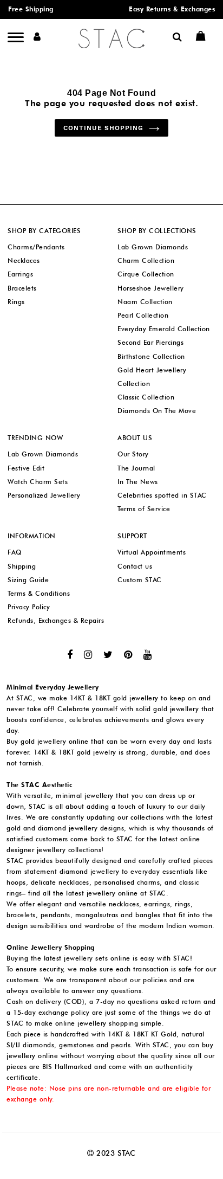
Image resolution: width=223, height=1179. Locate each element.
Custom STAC (139, 580)
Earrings (20, 274)
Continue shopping (103, 128)
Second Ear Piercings (150, 342)
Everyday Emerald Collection (163, 329)
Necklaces (24, 260)
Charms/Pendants (36, 247)
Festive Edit (26, 468)
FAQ (15, 552)
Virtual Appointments (151, 552)
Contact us (134, 566)
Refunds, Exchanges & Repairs (56, 620)
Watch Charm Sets (38, 482)
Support (132, 536)
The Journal (136, 468)
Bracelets (22, 288)
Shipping (22, 566)
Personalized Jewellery (44, 495)
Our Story (133, 454)
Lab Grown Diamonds (152, 247)
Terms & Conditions (39, 593)
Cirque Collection (145, 274)
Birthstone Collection (151, 356)
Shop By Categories (44, 231)
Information (32, 536)
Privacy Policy (29, 607)
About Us (134, 438)
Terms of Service (143, 509)
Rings (16, 302)
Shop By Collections (156, 231)
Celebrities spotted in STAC (162, 495)
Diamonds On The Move (156, 411)
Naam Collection (145, 302)
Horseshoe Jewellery (150, 288)
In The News (137, 482)
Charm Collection (145, 260)
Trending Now (35, 438)
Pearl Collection (142, 315)
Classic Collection (145, 397)
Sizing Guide (28, 580)
